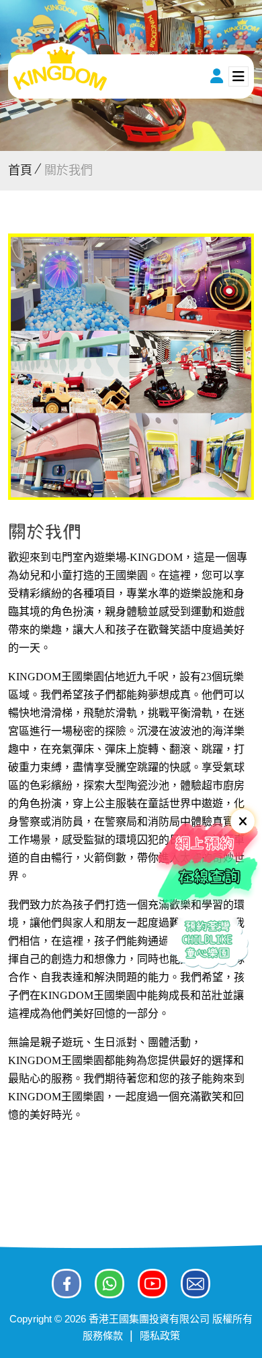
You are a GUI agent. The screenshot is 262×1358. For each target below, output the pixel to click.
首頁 (20, 170)
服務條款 (103, 1335)
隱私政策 (160, 1335)
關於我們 (68, 170)
